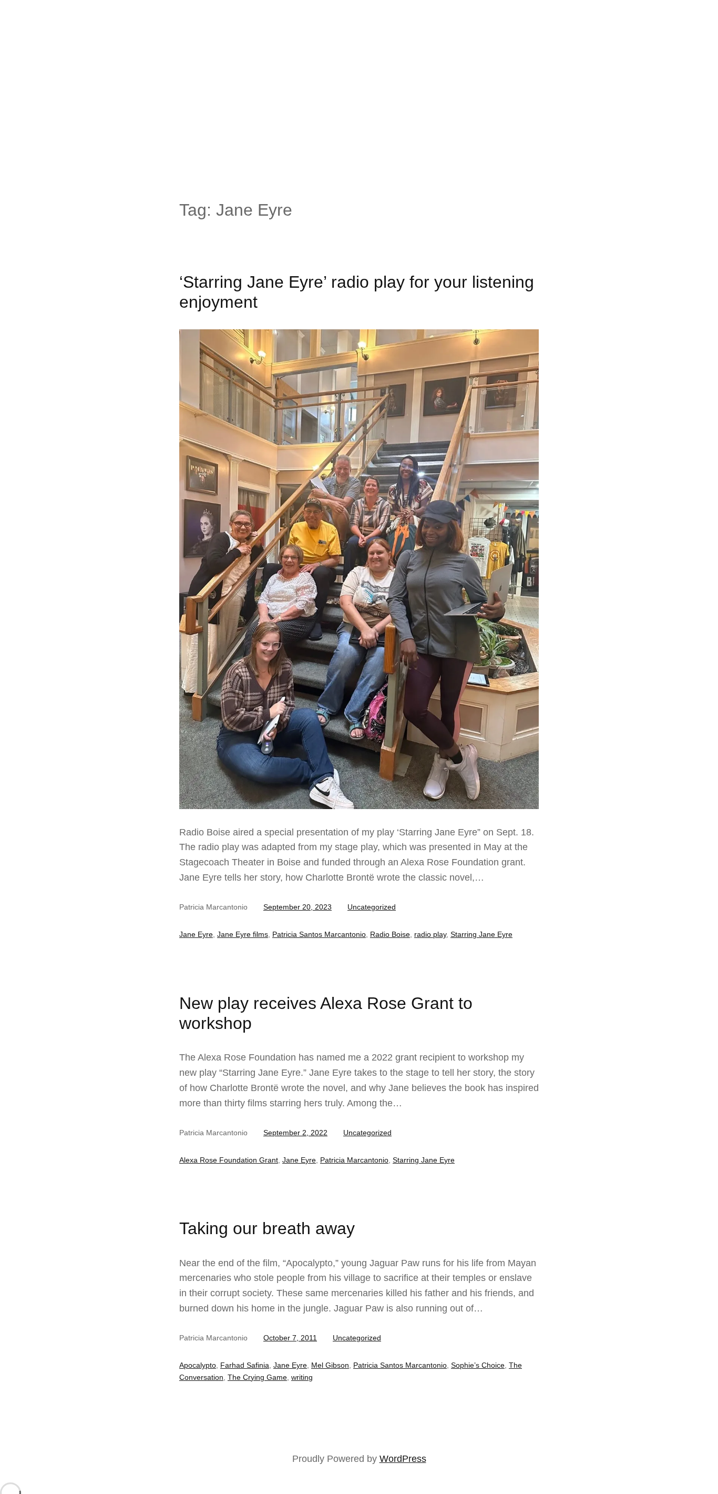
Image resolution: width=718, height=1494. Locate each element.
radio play (430, 934)
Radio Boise (390, 934)
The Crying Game (257, 1377)
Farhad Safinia (244, 1365)
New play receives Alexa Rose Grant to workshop (326, 1013)
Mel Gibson (330, 1365)
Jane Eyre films (242, 934)
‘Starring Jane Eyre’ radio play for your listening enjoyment (356, 291)
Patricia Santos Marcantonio (319, 934)
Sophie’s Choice (478, 1365)
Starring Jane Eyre (481, 934)
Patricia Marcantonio (354, 1160)
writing (302, 1377)
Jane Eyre (196, 934)
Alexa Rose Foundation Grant (228, 1160)
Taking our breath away (267, 1228)
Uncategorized (371, 907)
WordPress (402, 1458)
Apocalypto (197, 1365)
